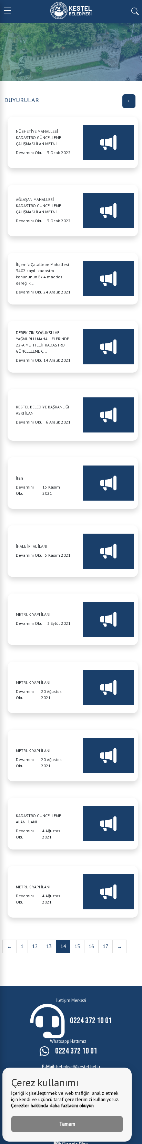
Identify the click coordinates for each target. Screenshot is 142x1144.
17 (105, 946)
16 (91, 946)
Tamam (67, 1124)
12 (35, 946)
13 (49, 946)
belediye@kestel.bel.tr (71, 1067)
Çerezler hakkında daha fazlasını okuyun (52, 1105)
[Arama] (135, 10)
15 (77, 946)
